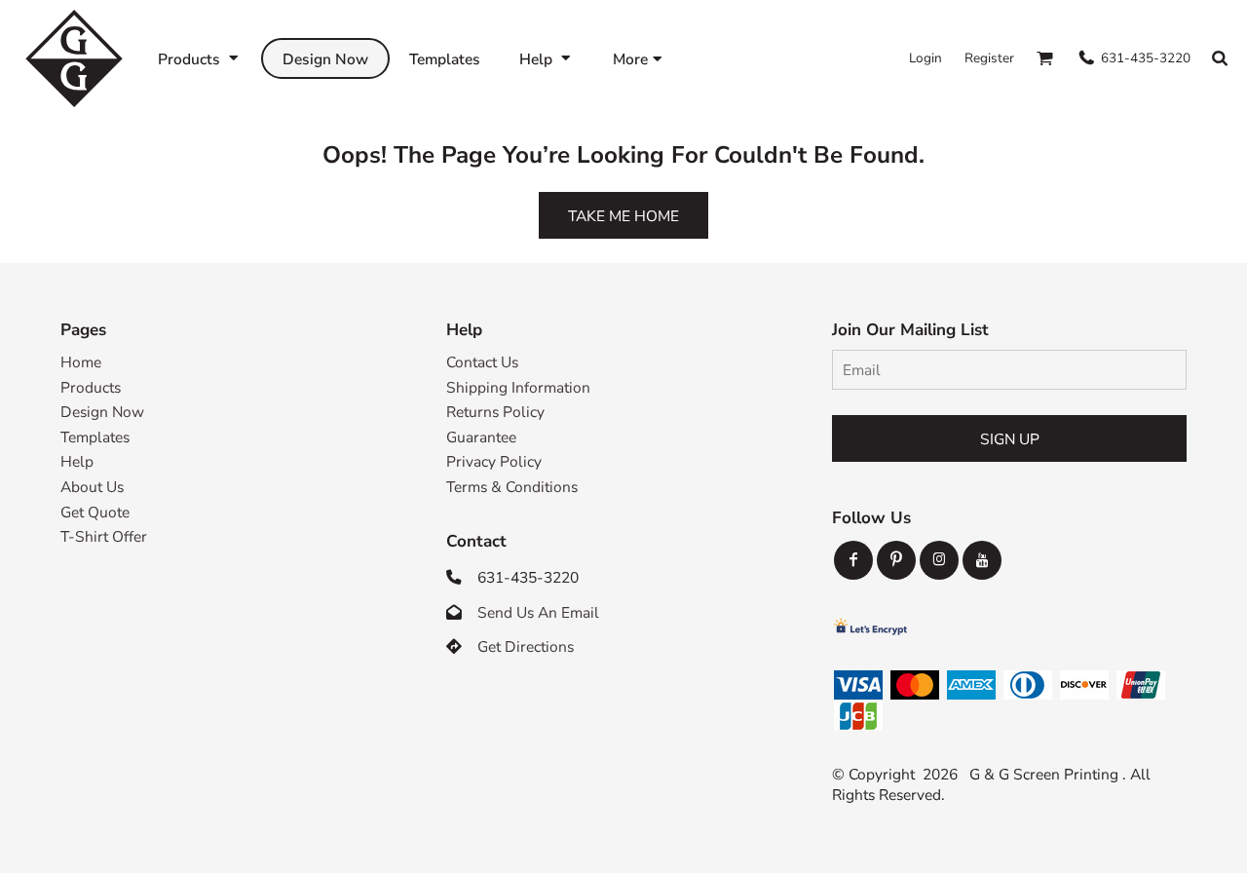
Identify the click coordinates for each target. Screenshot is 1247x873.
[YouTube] (982, 560)
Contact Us (482, 362)
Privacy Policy (494, 461)
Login (925, 58)
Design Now (102, 411)
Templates (95, 437)
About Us (92, 486)
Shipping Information (518, 387)
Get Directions (525, 646)
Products (90, 387)
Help (77, 461)
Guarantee (481, 437)
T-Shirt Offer (103, 536)
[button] (199, 58)
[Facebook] (853, 560)
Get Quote (95, 512)
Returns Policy (495, 411)
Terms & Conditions (512, 486)
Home (80, 362)
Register (989, 58)
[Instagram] (939, 560)
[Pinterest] (896, 560)
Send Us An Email (538, 612)
